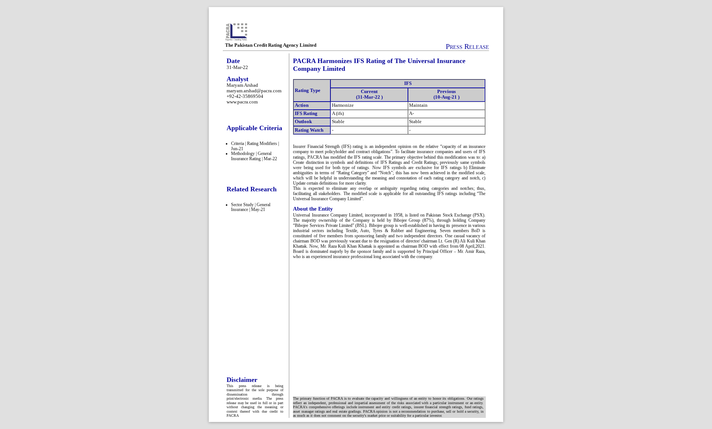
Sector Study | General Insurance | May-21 (250, 207)
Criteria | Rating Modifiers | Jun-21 (255, 146)
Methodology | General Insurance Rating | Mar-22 (254, 156)
